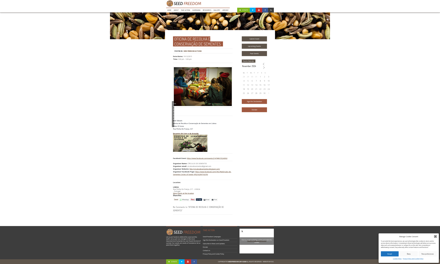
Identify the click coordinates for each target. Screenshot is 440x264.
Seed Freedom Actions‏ (192, 51)
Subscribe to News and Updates (214, 244)
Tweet (176, 199)
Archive (225, 10)
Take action (185, 10)
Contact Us (206, 250)
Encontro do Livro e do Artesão (186, 133)
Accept (389, 254)
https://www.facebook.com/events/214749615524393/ (207, 158)
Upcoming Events (254, 46)
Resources (207, 10)
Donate (254, 110)
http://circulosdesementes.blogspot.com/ (205, 169)
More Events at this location (183, 193)
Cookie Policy (397, 259)
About (176, 10)
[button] (435, 236)
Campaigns (196, 10)
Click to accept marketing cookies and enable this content (173, 114)
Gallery (217, 10)
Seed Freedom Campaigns (212, 237)
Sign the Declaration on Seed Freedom (216, 240)
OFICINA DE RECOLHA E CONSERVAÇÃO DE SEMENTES (197, 41)
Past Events (254, 53)
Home (169, 10)
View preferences (427, 254)
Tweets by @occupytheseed (257, 241)
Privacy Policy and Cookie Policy (413, 259)
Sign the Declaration (254, 101)
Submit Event (254, 39)
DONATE (245, 10)
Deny (409, 254)
